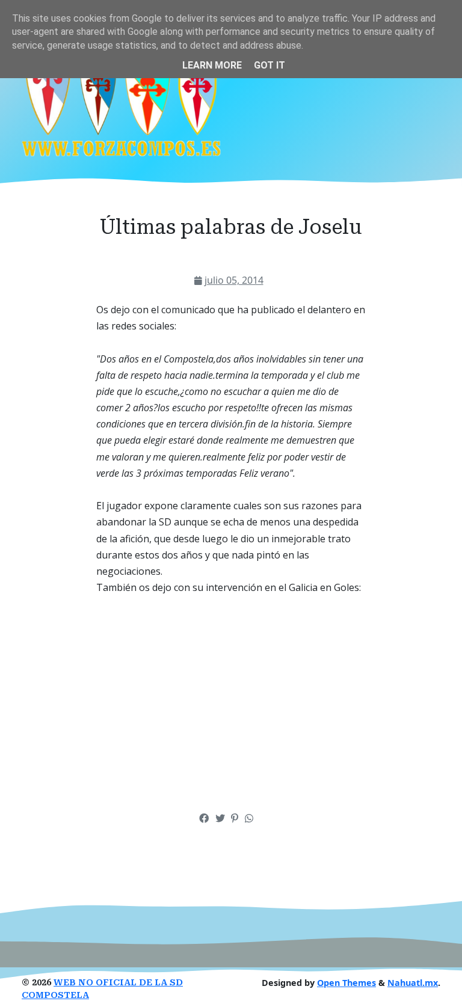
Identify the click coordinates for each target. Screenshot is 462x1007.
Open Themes (346, 982)
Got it (269, 65)
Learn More (212, 65)
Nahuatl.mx (412, 982)
